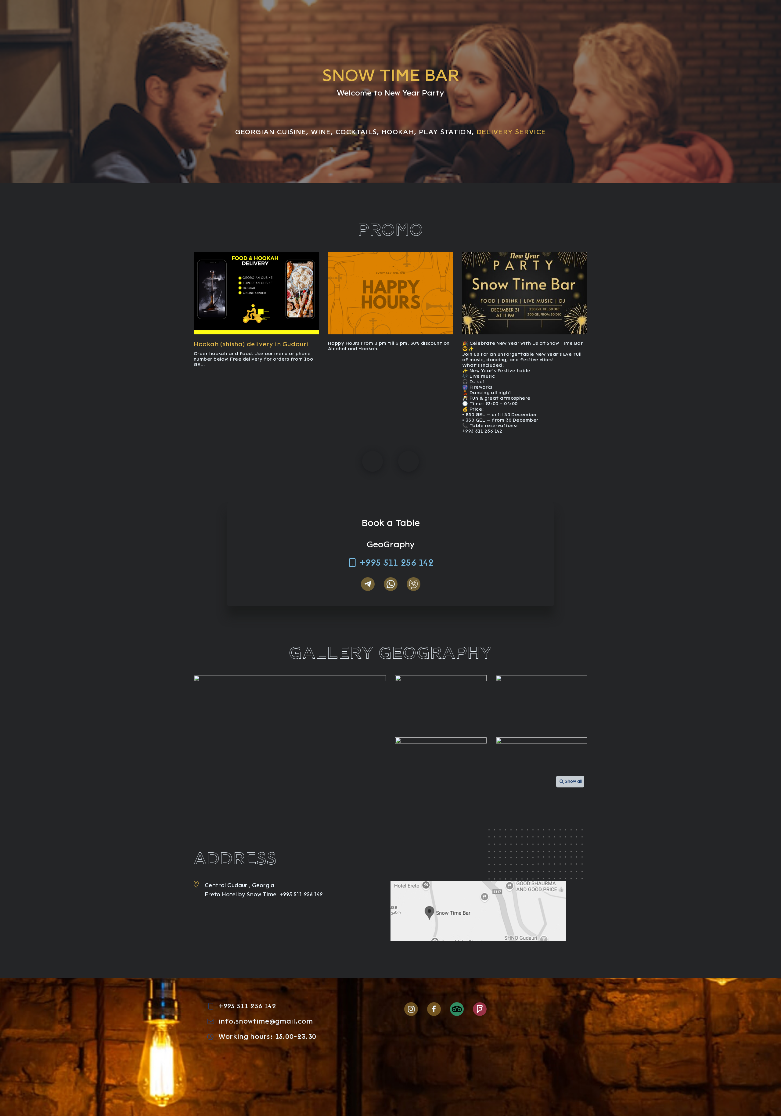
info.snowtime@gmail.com (265, 1021)
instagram (411, 1009)
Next (408, 461)
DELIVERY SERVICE (511, 132)
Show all (573, 781)
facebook (434, 1009)
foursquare (480, 1009)
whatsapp (391, 584)
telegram (368, 584)
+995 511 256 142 (397, 562)
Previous (372, 461)
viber (413, 584)
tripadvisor (457, 1009)
